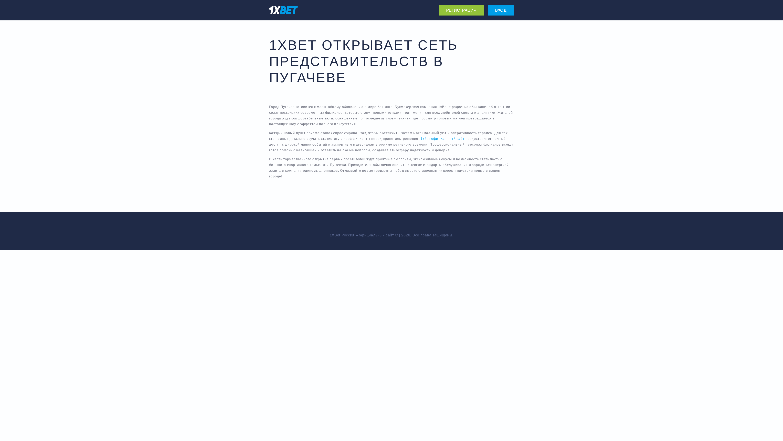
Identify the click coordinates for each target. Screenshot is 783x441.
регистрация (461, 10)
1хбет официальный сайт (442, 138)
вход (501, 10)
